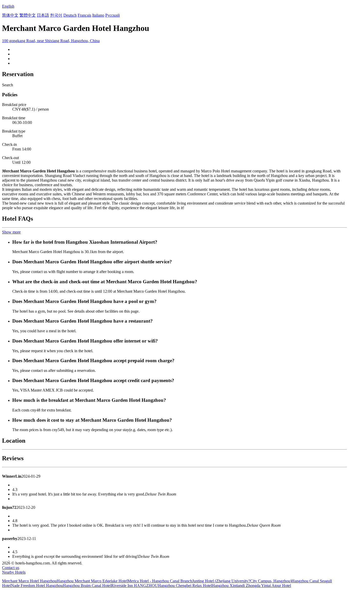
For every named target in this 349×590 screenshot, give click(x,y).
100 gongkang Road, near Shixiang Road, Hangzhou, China (51, 41)
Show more (11, 232)
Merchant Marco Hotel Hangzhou (29, 581)
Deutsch (70, 15)
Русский (112, 15)
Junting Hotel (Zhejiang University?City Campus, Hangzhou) (242, 581)
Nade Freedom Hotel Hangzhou (37, 585)
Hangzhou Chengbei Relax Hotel (185, 585)
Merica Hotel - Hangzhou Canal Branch (159, 581)
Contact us (10, 567)
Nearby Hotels (14, 572)
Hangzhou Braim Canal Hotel (87, 585)
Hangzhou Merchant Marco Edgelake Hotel (92, 581)
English (8, 6)
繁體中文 (27, 15)
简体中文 (10, 15)
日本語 (43, 15)
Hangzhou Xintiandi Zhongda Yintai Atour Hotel (251, 585)
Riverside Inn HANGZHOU (134, 585)
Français (84, 15)
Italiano (98, 15)
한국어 (56, 15)
